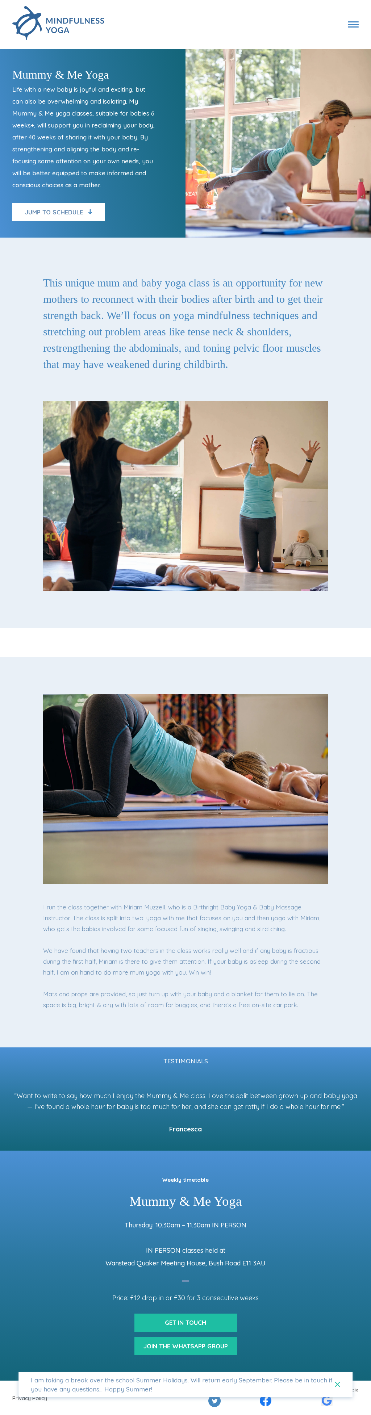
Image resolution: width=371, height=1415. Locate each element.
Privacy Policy (29, 1398)
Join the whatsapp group (185, 1346)
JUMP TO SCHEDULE (54, 212)
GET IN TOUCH (185, 1322)
